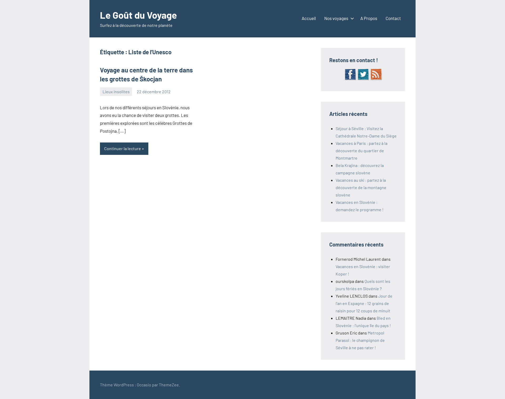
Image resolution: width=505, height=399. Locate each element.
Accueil (309, 18)
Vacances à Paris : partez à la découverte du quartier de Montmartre (361, 150)
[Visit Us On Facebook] (350, 78)
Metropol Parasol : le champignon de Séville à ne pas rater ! (360, 340)
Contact (393, 18)
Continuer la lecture (122, 148)
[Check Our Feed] (376, 78)
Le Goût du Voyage (138, 15)
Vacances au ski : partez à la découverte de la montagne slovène (361, 187)
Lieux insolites (116, 91)
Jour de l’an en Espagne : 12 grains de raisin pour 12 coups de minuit (364, 303)
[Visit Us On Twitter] (363, 78)
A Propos (368, 18)
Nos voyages (336, 18)
